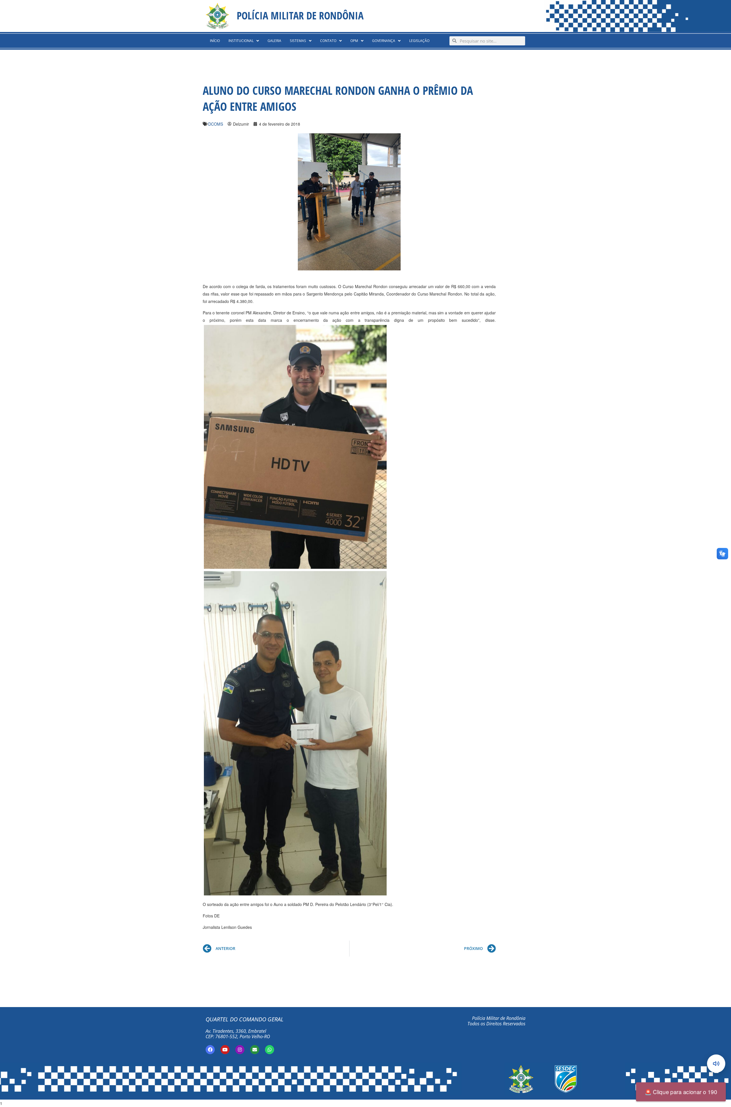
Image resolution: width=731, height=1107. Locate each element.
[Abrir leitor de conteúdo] (716, 1063)
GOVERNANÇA (383, 40)
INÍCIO (215, 40)
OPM (354, 40)
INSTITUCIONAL (241, 40)
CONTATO (328, 40)
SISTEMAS (298, 40)
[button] (243, 41)
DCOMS (215, 124)
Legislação (419, 40)
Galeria (274, 40)
